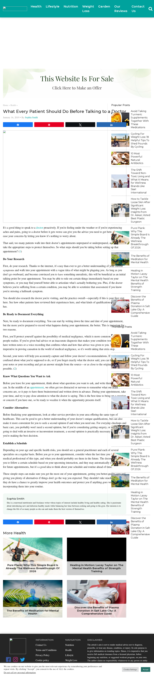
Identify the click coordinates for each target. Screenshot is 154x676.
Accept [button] (145, 669)
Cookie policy (42, 660)
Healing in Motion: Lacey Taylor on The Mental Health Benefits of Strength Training (139, 280)
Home (5, 105)
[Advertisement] (77, 40)
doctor (39, 227)
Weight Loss (88, 9)
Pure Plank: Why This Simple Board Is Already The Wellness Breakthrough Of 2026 (140, 238)
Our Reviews (120, 9)
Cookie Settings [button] (130, 669)
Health (36, 6)
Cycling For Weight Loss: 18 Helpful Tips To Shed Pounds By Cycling (140, 140)
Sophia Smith (31, 117)
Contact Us (138, 9)
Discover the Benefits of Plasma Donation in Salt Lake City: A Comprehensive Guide (140, 306)
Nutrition (71, 6)
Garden (104, 6)
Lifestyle (52, 6)
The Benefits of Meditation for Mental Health (140, 259)
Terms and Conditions (46, 650)
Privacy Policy (42, 655)
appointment (37, 387)
